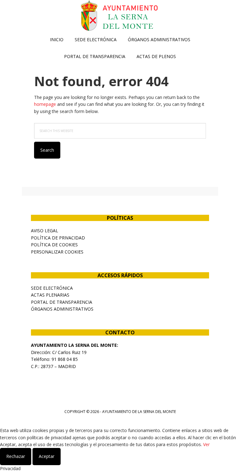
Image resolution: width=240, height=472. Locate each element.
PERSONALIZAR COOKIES (57, 252)
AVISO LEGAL (44, 231)
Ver (206, 444)
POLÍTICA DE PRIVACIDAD (58, 238)
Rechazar (15, 456)
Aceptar (46, 456)
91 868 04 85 (65, 359)
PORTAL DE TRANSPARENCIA (61, 302)
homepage (45, 104)
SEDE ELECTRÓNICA (52, 288)
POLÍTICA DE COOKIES (54, 245)
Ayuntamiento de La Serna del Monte (120, 15)
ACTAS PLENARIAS (50, 295)
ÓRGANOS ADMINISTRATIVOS (62, 309)
